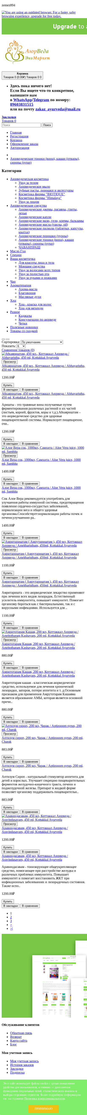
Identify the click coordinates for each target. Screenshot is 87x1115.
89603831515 (21, 104)
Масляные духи (30, 297)
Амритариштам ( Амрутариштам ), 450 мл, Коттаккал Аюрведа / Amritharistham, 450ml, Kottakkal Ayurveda (40, 555)
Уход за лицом (29, 202)
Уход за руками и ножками (38, 278)
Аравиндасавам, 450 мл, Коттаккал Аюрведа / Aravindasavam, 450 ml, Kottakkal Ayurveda (35, 830)
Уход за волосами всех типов (39, 270)
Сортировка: (11, 342)
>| (11, 928)
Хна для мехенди (31, 308)
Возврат (16, 1037)
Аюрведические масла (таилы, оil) (43, 224)
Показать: (9, 346)
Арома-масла (28, 289)
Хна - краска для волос (35, 304)
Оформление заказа (24, 144)
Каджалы (25, 316)
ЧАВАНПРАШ (29, 247)
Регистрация (19, 136)
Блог (13, 1044)
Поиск (47, 125)
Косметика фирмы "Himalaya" (40, 198)
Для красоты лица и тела (36, 262)
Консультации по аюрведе (37, 319)
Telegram (41, 100)
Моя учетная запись (24, 1061)
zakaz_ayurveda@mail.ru (57, 109)
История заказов (22, 1065)
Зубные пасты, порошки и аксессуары (46, 190)
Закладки (16, 1068)
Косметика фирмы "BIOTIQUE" (42, 194)
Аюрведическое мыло (34, 186)
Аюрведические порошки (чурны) (43, 236)
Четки (23, 323)
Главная (16, 132)
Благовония (27, 293)
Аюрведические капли (35, 217)
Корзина (16, 140)
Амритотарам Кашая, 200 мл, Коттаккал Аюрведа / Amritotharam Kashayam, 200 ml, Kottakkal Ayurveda (38, 645)
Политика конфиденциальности (44, 1098)
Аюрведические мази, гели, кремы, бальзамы (51, 221)
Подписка (17, 1072)
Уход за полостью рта (34, 274)
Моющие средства (32, 266)
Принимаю (43, 1108)
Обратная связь (21, 1033)
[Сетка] (3, 339)
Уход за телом (28, 183)
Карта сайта (18, 1040)
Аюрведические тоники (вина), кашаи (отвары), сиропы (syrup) (46, 241)
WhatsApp (22, 100)
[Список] (7, 339)
